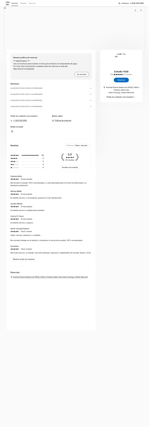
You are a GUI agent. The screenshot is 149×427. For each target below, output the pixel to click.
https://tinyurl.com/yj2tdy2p (23, 69)
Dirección (32, 3)
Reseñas (23, 3)
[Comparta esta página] (135, 10)
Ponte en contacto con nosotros (120, 97)
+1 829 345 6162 (137, 3)
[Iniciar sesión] (141, 10)
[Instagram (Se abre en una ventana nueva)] (12, 131)
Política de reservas (63, 120)
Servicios (14, 3)
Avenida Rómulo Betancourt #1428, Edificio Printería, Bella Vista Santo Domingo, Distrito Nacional (122, 89)
